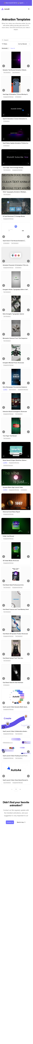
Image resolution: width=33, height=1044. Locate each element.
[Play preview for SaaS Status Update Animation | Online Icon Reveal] (4, 139)
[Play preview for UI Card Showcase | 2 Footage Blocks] (4, 212)
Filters (5, 44)
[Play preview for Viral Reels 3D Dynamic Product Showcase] (4, 630)
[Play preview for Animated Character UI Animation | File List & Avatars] (4, 261)
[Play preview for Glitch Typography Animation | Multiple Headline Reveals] (4, 188)
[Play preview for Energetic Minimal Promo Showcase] (4, 359)
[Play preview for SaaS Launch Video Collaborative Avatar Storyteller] (4, 727)
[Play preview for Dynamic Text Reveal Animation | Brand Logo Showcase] (4, 66)
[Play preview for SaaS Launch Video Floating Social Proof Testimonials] (4, 752)
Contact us (10, 822)
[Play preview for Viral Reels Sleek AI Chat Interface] (4, 678)
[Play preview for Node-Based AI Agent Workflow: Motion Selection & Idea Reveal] (4, 456)
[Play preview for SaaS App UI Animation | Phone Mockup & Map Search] (4, 90)
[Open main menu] (29, 9)
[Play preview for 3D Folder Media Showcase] (4, 556)
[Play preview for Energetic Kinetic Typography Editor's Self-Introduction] (4, 285)
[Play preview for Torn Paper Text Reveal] (4, 432)
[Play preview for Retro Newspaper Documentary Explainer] (4, 383)
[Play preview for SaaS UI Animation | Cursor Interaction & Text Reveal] (4, 115)
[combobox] (24, 44)
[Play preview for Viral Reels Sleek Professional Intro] (4, 581)
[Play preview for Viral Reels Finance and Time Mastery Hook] (4, 605)
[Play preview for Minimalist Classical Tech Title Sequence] (4, 334)
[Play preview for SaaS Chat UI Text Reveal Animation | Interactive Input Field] (4, 237)
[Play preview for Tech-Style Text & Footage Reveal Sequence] (4, 163)
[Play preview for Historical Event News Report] (4, 508)
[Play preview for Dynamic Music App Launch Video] (4, 483)
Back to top (20, 822)
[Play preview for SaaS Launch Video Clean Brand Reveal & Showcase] (4, 776)
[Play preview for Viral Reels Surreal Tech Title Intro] (4, 654)
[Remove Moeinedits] (8, 48)
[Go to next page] (20, 789)
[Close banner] (27, 3)
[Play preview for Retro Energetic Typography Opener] (4, 310)
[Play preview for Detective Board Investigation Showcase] (4, 407)
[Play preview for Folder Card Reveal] (4, 532)
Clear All (12, 48)
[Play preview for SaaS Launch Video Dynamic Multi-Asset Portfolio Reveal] (4, 703)
